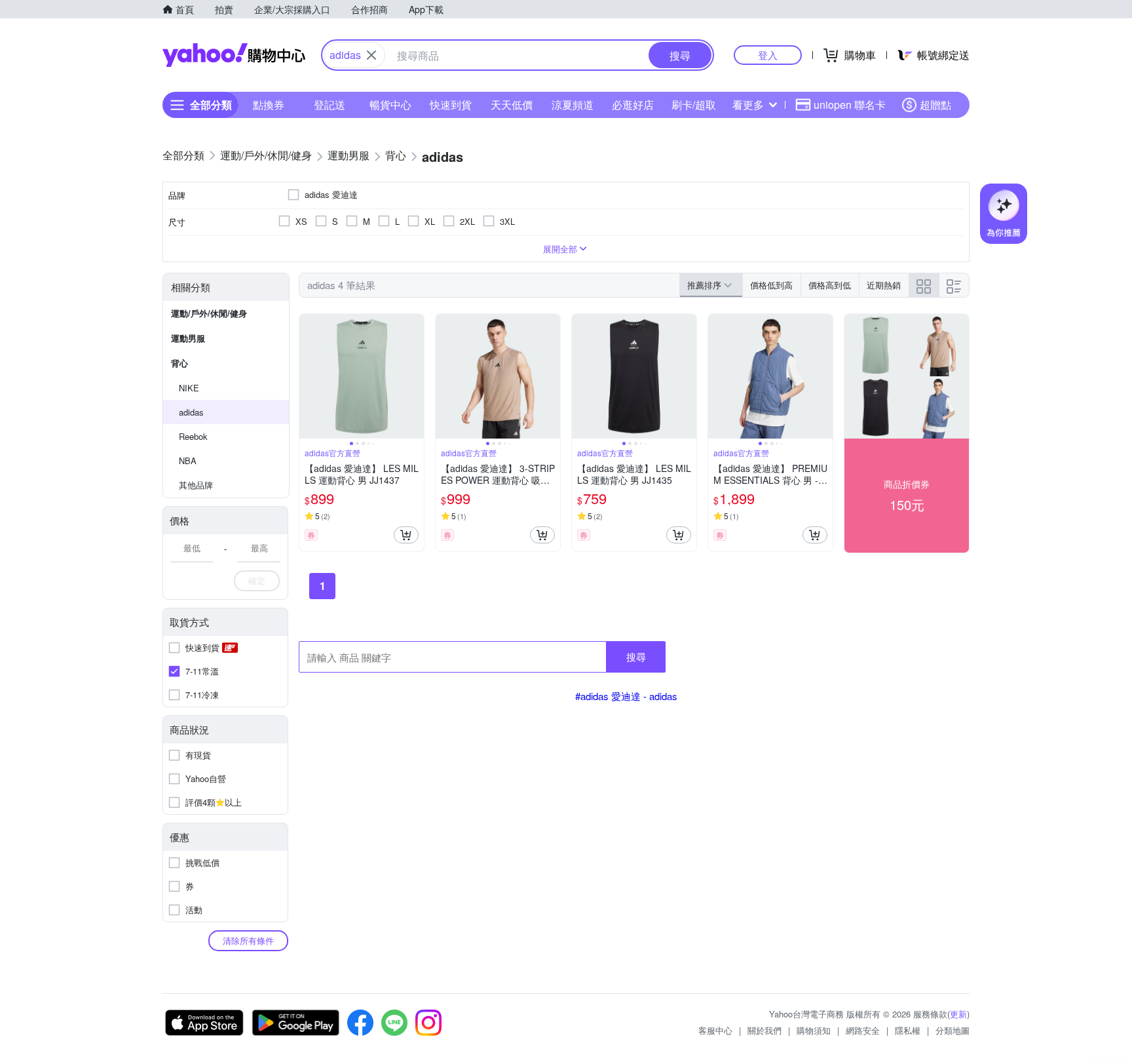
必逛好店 (633, 104)
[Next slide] (415, 376)
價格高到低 (829, 285)
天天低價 (512, 104)
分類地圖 (952, 1030)
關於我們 (764, 1030)
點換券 (268, 104)
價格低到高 (771, 285)
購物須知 (814, 1030)
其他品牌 (196, 485)
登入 (768, 55)
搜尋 (636, 656)
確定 (256, 580)
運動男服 (188, 338)
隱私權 (907, 1030)
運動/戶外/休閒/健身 (209, 313)
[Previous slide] (307, 376)
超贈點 (935, 104)
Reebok (193, 436)
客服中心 (715, 1030)
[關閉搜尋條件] (371, 55)
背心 (179, 363)
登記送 (329, 104)
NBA (188, 460)
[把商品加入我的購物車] (406, 534)
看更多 (748, 104)
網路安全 (863, 1030)
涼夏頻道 (573, 104)
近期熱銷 (884, 285)
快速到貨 (451, 104)
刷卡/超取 (693, 104)
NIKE (189, 388)
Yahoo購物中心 (233, 55)
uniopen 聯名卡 (850, 104)
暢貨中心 (390, 104)
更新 (958, 1014)
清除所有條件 (248, 940)
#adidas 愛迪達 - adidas (626, 696)
